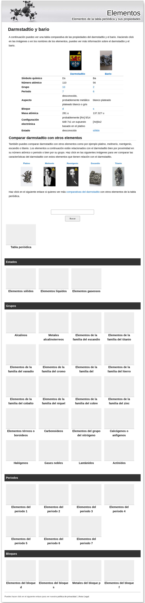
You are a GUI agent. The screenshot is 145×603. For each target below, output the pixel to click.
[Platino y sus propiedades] (27, 185)
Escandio (95, 163)
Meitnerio (49, 163)
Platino (26, 163)
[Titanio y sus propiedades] (118, 185)
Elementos (123, 13)
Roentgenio (72, 163)
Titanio (118, 163)
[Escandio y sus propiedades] (95, 185)
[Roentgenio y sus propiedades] (72, 185)
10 (63, 87)
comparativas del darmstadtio (83, 191)
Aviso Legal (84, 596)
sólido (96, 130)
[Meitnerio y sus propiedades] (50, 185)
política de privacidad (66, 596)
